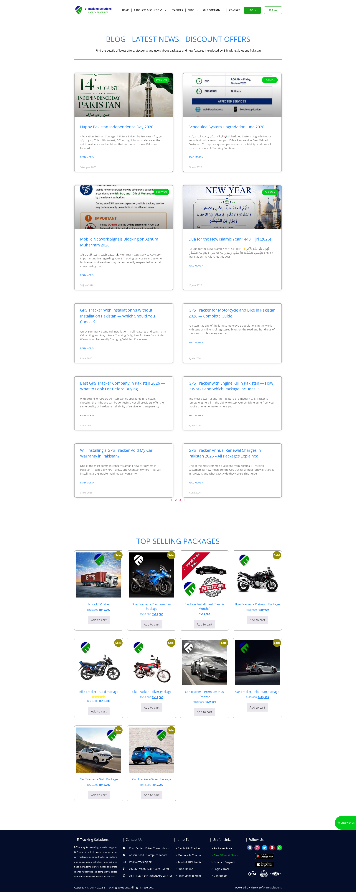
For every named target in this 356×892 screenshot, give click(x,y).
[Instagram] (257, 847)
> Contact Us (219, 876)
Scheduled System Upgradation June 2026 (226, 126)
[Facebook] (250, 847)
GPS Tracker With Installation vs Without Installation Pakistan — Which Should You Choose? (117, 315)
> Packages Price (222, 848)
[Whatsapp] (279, 847)
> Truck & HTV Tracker (189, 862)
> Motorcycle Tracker (188, 855)
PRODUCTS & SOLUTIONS (148, 10)
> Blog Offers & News (225, 855)
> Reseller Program (223, 862)
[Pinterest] (272, 847)
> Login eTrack (220, 869)
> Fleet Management (188, 876)
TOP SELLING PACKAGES (178, 541)
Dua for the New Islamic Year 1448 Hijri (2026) (230, 239)
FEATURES (177, 10)
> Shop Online (184, 869)
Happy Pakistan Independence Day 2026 (116, 126)
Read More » (87, 157)
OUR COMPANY (211, 10)
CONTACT (234, 10)
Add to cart (99, 620)
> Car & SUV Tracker (188, 848)
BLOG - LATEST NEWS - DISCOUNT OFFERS (178, 39)
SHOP (191, 10)
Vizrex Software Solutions (266, 887)
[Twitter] (264, 847)
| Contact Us (132, 839)
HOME (125, 10)
